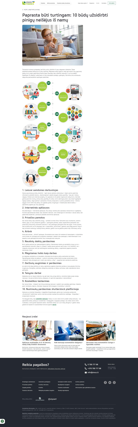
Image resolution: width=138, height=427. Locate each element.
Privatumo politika (27, 384)
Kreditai (41, 387)
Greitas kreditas (79, 384)
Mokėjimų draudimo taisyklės (46, 390)
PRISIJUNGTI (112, 3)
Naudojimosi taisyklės (64, 384)
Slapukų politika (26, 387)
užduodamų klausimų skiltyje (56, 369)
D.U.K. (97, 3)
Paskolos (43, 3)
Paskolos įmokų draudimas (63, 3)
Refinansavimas (51, 3)
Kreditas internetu (43, 384)
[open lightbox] (52, 45)
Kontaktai (104, 3)
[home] (28, 3)
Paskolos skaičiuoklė (63, 387)
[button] (82, 3)
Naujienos (92, 3)
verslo (54, 305)
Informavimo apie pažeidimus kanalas (85, 387)
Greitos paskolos (79, 382)
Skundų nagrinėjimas (63, 390)
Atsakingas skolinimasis (28, 382)
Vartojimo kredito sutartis (65, 382)
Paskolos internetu (27, 390)
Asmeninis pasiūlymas (44, 382)
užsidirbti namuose (42, 299)
